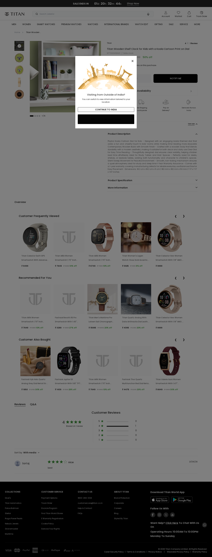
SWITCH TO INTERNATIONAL (106, 119)
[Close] (106, 59)
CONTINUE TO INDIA (106, 109)
